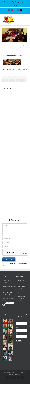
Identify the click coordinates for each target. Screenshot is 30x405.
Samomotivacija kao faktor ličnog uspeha (21, 298)
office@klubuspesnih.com (9, 286)
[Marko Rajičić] (10, 347)
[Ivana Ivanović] (5, 342)
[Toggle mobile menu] (27, 16)
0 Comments (25, 69)
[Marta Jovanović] (5, 358)
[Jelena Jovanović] (5, 347)
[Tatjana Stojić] (10, 358)
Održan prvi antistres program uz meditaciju (22, 306)
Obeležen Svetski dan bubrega (21, 281)
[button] (4, 304)
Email (18, 334)
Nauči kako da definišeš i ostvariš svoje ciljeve (21, 289)
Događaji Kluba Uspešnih (15, 69)
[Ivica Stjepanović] (5, 321)
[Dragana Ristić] (10, 337)
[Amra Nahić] (10, 342)
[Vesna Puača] (5, 326)
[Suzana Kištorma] (10, 321)
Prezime (18, 327)
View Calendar (8, 302)
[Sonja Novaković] (5, 331)
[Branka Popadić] (10, 353)
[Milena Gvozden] (10, 326)
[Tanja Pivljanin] (5, 337)
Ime (17, 321)
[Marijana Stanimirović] (10, 331)
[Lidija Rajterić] (5, 353)
